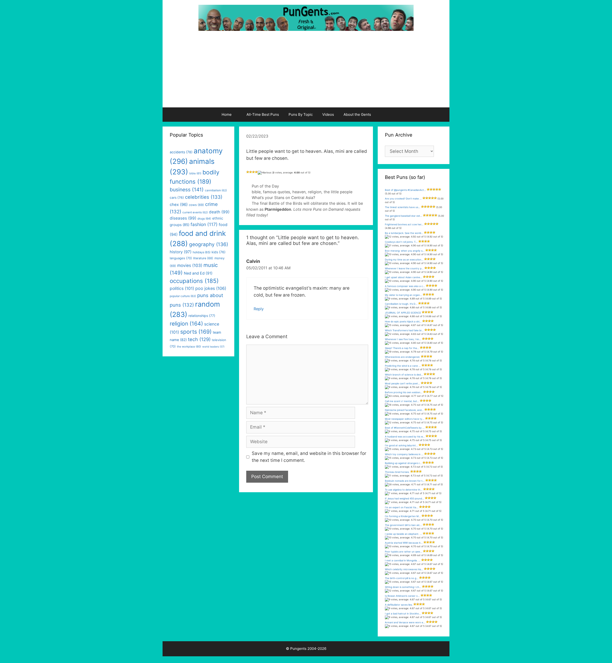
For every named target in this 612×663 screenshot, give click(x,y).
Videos (328, 114)
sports (196, 331)
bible (256, 191)
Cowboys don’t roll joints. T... (401, 241)
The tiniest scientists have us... (402, 207)
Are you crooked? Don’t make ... (403, 198)
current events (195, 212)
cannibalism (216, 190)
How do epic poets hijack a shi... (403, 321)
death (219, 212)
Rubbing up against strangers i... (403, 463)
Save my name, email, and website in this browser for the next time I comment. (309, 457)
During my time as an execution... (404, 259)
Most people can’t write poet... (402, 383)
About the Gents (357, 114)
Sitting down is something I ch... (403, 587)
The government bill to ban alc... (403, 525)
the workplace (189, 346)
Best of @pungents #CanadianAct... (405, 189)
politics (182, 288)
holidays (201, 252)
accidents (181, 152)
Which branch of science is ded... (404, 374)
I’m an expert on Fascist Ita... (401, 507)
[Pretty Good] (256, 172)
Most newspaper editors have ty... (404, 418)
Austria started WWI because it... (404, 542)
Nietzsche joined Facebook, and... (404, 410)
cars (177, 197)
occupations (194, 280)
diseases (183, 218)
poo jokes (210, 288)
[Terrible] (247, 172)
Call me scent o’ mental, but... (402, 401)
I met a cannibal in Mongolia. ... (403, 560)
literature (203, 258)
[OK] (253, 172)
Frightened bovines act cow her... (404, 224)
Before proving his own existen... (403, 392)
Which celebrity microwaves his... (404, 569)
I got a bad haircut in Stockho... (403, 613)
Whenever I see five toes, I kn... (403, 339)
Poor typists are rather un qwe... (403, 551)
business (187, 190)
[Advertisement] (306, 71)
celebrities (203, 197)
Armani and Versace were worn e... (405, 622)
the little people (338, 191)
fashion (204, 224)
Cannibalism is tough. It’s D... (401, 303)
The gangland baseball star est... (403, 215)
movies (189, 265)
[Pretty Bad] (250, 172)
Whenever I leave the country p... (404, 268)
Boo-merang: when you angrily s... (405, 250)
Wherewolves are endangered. (402, 356)
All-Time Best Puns (262, 114)
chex (179, 204)
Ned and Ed (198, 273)
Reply (259, 308)
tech (199, 339)
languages (181, 258)
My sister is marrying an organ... (403, 294)
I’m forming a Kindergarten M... (403, 516)
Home (227, 114)
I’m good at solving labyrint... (401, 445)
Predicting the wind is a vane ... (403, 365)
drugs (204, 218)
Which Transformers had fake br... (404, 330)
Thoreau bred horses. (397, 471)
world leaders (213, 346)
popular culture (183, 296)
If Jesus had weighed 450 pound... (404, 498)
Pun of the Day (265, 186)
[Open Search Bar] (388, 114)
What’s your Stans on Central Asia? (283, 197)
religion (314, 191)
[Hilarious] (264, 173)
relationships (201, 316)
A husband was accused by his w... (405, 436)
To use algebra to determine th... (403, 489)
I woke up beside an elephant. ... (403, 533)
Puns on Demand (328, 209)
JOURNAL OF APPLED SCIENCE (403, 312)
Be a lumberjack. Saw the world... (404, 233)
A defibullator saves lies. (399, 604)
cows (196, 205)
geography (208, 244)
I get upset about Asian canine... (403, 277)
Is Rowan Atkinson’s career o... (402, 595)
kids (218, 252)
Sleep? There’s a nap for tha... (402, 348)
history (180, 251)
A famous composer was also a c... (405, 286)
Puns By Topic (301, 114)
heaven (299, 191)
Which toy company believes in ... (404, 454)
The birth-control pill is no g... (401, 578)
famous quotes (276, 191)
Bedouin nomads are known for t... (405, 480)
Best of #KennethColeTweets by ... (405, 427)
